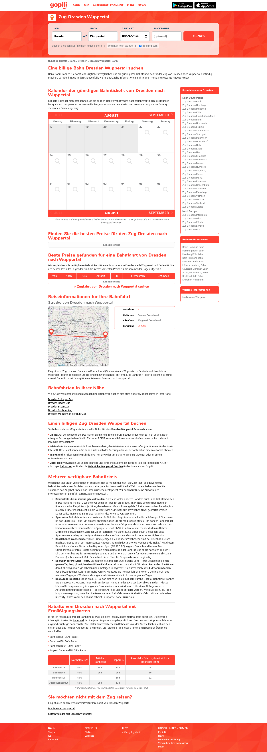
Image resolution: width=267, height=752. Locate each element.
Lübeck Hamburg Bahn (194, 265)
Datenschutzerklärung (169, 739)
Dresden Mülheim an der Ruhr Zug (67, 413)
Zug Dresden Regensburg (195, 185)
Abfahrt (128, 28)
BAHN (76, 5)
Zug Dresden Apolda (192, 206)
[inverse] (85, 36)
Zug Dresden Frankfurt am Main (198, 116)
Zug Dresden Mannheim (194, 137)
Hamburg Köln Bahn (192, 254)
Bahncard (78, 620)
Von (56, 28)
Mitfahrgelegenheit (131, 732)
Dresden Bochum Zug (60, 410)
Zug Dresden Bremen (193, 163)
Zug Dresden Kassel (192, 174)
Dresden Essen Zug (59, 406)
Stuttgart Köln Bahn (192, 276)
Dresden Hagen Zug (59, 403)
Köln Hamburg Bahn (192, 257)
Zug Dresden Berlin (192, 101)
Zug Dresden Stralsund (194, 155)
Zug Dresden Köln (191, 112)
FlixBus (88, 732)
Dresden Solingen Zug (60, 399)
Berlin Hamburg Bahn (193, 247)
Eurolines (89, 735)
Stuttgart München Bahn (195, 268)
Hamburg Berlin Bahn (193, 250)
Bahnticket (66, 466)
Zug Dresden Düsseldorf (194, 141)
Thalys (89, 597)
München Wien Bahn (192, 279)
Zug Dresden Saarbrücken (195, 130)
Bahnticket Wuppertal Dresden (105, 466)
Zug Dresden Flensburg (194, 192)
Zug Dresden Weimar (193, 199)
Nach (93, 28)
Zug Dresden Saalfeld (193, 203)
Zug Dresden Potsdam (194, 181)
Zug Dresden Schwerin (194, 188)
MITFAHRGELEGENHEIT (108, 5)
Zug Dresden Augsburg (194, 170)
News (161, 735)
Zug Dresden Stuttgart (194, 134)
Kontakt (162, 732)
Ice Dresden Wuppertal (194, 297)
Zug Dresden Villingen (193, 195)
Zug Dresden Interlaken (194, 214)
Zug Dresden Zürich (192, 222)
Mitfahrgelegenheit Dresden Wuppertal (70, 714)
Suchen (199, 36)
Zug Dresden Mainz (192, 177)
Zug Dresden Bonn (191, 119)
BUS (86, 5)
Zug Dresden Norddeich (194, 123)
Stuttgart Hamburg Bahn (195, 272)
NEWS (142, 5)
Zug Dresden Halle (191, 145)
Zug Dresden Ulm (191, 152)
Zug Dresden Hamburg (194, 105)
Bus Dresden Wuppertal (61, 708)
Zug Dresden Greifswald (194, 159)
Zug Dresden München (194, 108)
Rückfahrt (161, 28)
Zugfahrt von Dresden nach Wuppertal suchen (113, 286)
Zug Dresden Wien (191, 218)
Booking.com (132, 45)
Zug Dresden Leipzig (193, 126)
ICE (49, 735)
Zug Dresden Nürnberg (194, 166)
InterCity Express (65, 597)
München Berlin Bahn (193, 261)
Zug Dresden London (193, 225)
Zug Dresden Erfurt (192, 148)
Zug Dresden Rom (191, 229)
